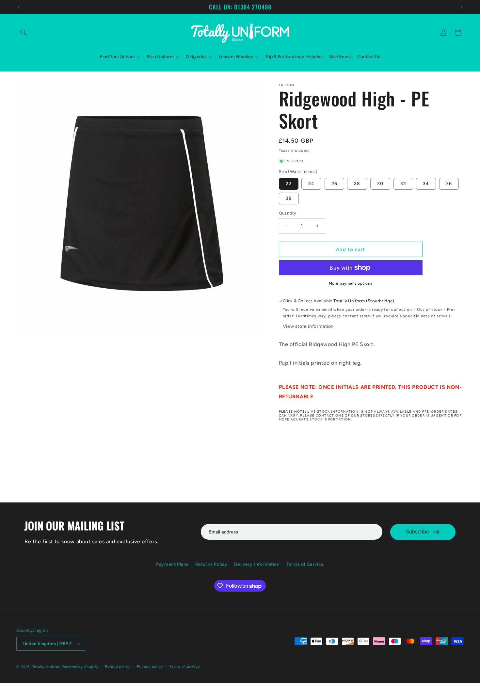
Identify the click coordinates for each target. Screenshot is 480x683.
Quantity (287, 213)
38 (289, 198)
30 (380, 183)
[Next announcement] (461, 7)
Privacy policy (150, 666)
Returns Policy (211, 564)
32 (403, 183)
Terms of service (184, 666)
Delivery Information (257, 564)
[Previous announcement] (18, 7)
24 (311, 183)
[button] (23, 32)
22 (289, 183)
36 (449, 183)
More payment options (351, 283)
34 (426, 183)
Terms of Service (305, 564)
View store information (308, 326)
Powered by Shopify (80, 666)
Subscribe (417, 531)
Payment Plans (172, 564)
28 (357, 183)
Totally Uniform (46, 666)
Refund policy (117, 666)
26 (334, 183)
